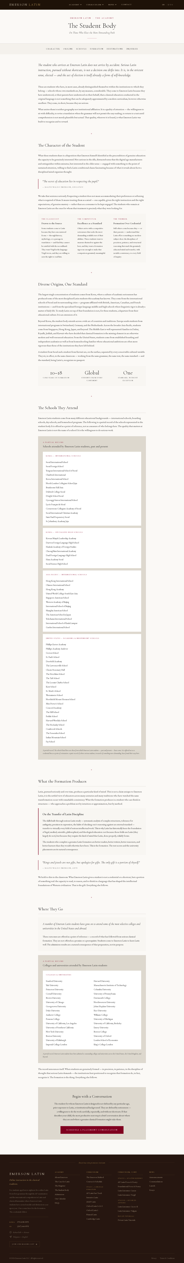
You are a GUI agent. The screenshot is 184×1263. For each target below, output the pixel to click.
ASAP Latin (91, 1201)
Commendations (156, 1181)
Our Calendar (60, 1198)
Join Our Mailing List (23, 1244)
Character (53, 49)
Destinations (115, 49)
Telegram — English (20, 1237)
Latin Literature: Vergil (127, 1195)
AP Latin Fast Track (94, 1193)
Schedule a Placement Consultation (92, 1130)
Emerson (25, 5)
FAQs (57, 1202)
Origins (68, 49)
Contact (126, 4)
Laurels (152, 1185)
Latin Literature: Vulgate (127, 1211)
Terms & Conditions (167, 1258)
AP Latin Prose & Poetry (128, 1182)
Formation (96, 49)
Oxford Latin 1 (92, 1210)
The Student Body (62, 1190)
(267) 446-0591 (23, 1226)
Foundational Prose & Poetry (129, 1186)
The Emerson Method (95, 1177)
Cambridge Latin (93, 1219)
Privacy (154, 1258)
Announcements (156, 1177)
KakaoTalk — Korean (21, 1232)
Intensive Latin (92, 1197)
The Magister (60, 1185)
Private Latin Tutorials (126, 1220)
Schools (81, 49)
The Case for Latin (62, 1181)
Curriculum (93, 5)
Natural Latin (91, 1214)
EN (163, 5)
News (111, 5)
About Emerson (61, 1177)
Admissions (59, 1194)
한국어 (170, 5)
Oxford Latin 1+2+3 (94, 1206)
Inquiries (132, 49)
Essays (152, 1190)
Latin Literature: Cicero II (128, 1206)
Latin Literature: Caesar (127, 1190)
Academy (74, 5)
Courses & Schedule (94, 1181)
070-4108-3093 (23, 1222)
